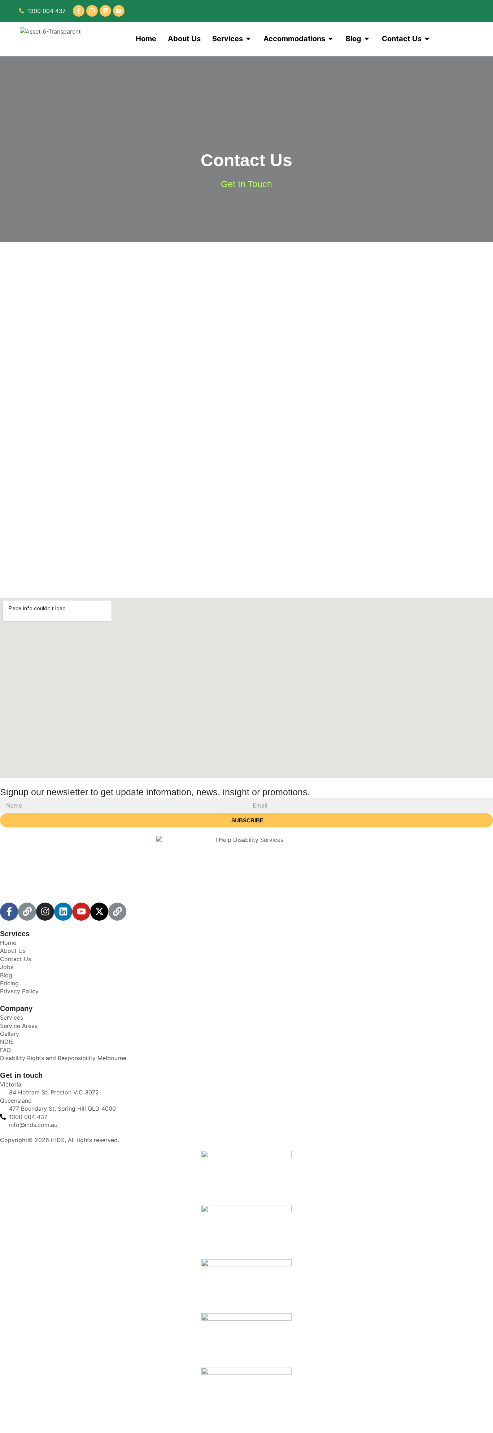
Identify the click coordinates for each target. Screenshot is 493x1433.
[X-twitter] (99, 912)
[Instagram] (92, 11)
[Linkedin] (105, 11)
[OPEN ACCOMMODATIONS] (330, 38)
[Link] (27, 912)
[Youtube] (119, 11)
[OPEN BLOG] (366, 38)
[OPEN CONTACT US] (427, 38)
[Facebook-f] (78, 11)
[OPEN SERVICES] (248, 38)
